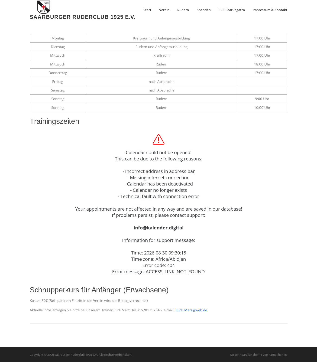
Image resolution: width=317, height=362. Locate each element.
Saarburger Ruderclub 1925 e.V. (82, 17)
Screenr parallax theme (246, 354)
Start (147, 10)
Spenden (204, 10)
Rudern (183, 10)
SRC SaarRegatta (232, 10)
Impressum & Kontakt (270, 10)
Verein (164, 10)
